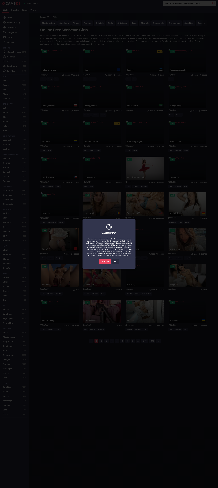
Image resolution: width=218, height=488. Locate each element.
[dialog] (109, 244)
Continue (105, 261)
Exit (115, 261)
